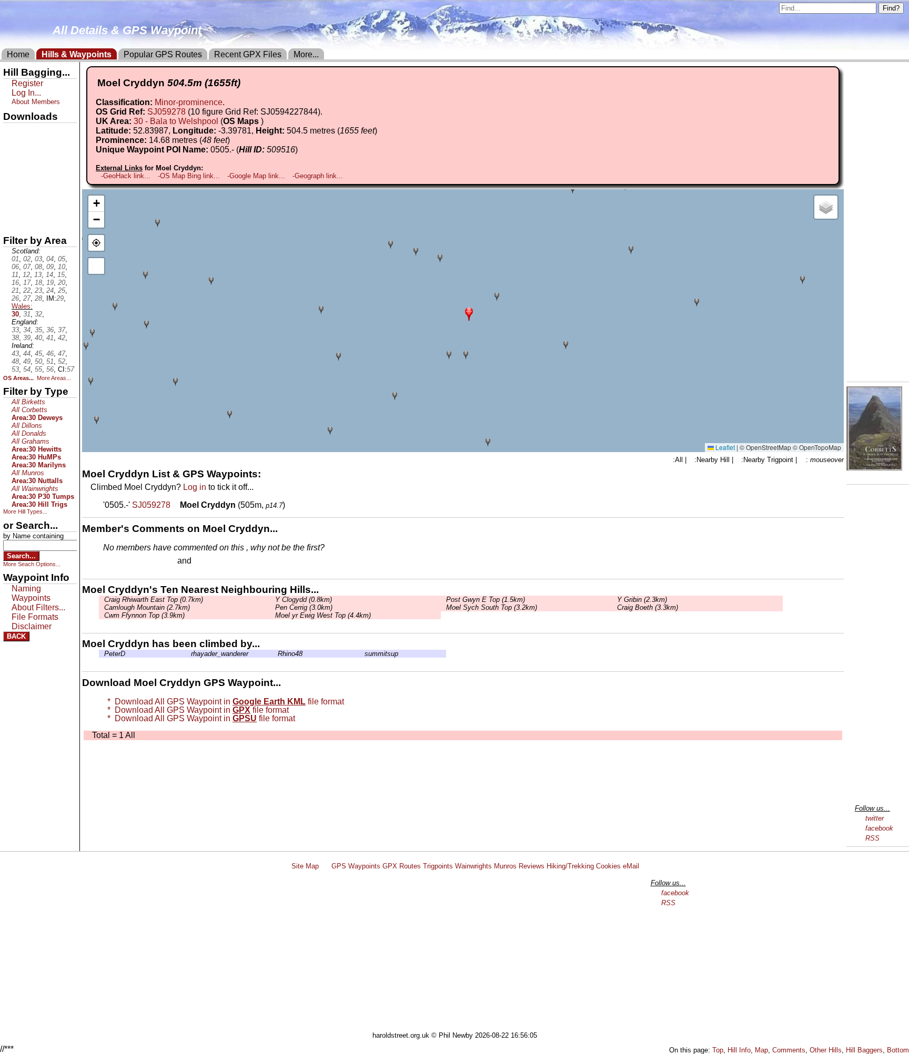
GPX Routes (401, 866)
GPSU (14, 167)
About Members (36, 102)
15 (61, 275)
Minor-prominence (189, 102)
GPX (12, 132)
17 (27, 282)
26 (15, 298)
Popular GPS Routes (163, 54)
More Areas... (54, 378)
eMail (631, 866)
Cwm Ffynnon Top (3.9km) (144, 615)
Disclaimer (32, 626)
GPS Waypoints (355, 866)
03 (38, 259)
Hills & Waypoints (77, 54)
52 (61, 361)
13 (38, 275)
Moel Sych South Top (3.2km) (491, 607)
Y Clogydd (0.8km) (303, 599)
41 (50, 338)
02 (27, 259)
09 (50, 267)
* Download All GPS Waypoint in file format (223, 701)
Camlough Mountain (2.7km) (147, 607)
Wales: (22, 306)
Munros (505, 866)
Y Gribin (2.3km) (642, 599)
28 (38, 298)
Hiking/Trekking (570, 866)
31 (27, 314)
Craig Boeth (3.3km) (647, 607)
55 (38, 369)
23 (38, 290)
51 (50, 361)
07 (27, 267)
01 (15, 259)
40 (38, 338)
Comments (788, 1050)
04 (50, 259)
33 (15, 330)
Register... (129, 561)
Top (717, 1050)
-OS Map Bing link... (189, 176)
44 (27, 353)
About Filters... (38, 607)
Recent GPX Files (247, 54)
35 (38, 330)
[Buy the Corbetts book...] (874, 467)
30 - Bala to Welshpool (176, 121)
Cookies (608, 866)
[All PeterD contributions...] (101, 654)
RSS (872, 838)
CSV (12, 221)
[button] (468, 313)
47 (61, 353)
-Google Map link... (256, 176)
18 (38, 282)
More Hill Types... (25, 511)
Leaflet (724, 447)
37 (61, 330)
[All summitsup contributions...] (362, 654)
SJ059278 (166, 111)
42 (61, 338)
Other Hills (826, 1050)
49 (27, 361)
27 (27, 298)
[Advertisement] (459, 952)
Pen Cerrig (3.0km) (303, 607)
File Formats (35, 616)
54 (27, 369)
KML (12, 185)
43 (15, 353)
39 (27, 338)
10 (61, 267)
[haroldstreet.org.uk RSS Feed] (325, 866)
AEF (12, 203)
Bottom (898, 1050)
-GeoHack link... (125, 176)
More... (306, 54)
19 (50, 282)
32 (38, 314)
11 (15, 275)
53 (15, 369)
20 (61, 282)
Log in (194, 487)
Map (761, 1050)
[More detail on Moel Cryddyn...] (176, 504)
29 (60, 298)
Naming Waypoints (31, 593)
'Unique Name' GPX (37, 149)
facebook (879, 828)
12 (26, 275)
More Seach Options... (31, 564)
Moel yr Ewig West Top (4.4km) (323, 615)
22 (27, 290)
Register (27, 83)
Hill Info (739, 1050)
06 (15, 267)
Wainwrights (473, 866)
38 (15, 338)
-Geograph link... (317, 176)
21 (15, 290)
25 (61, 290)
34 (27, 330)
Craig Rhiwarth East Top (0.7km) (153, 599)
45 (38, 353)
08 (38, 267)
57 (70, 369)
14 (49, 275)
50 (38, 361)
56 (50, 369)
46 (50, 353)
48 (15, 361)
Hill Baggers (864, 1050)
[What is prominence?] (234, 140)
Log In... (215, 561)
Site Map (305, 866)
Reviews (531, 866)
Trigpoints (438, 866)
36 (50, 330)
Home (18, 54)
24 (50, 290)
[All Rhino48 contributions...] (275, 654)
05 (61, 259)
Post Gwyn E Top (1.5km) (485, 599)
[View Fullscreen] (96, 266)
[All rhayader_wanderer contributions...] (188, 654)
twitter (874, 818)
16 (15, 282)
